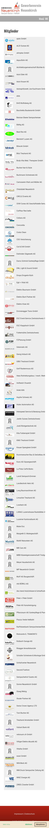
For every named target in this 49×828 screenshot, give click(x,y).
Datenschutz (30, 814)
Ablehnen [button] (28, 824)
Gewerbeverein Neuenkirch (31, 8)
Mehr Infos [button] (6, 824)
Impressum (18, 814)
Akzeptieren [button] (40, 824)
